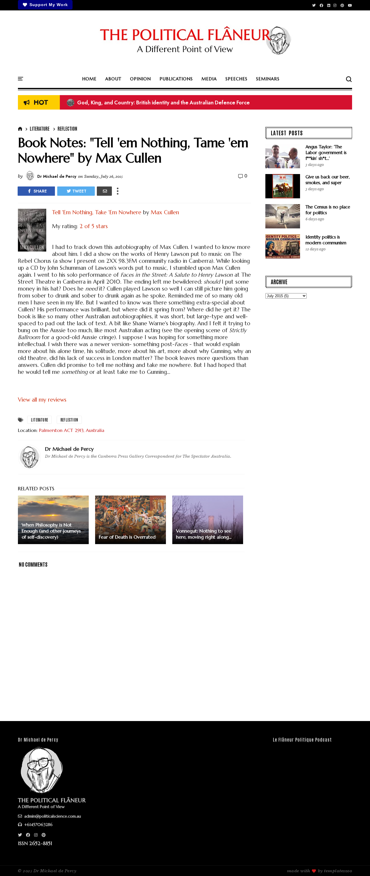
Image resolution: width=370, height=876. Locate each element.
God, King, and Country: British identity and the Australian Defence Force (158, 102)
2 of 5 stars (93, 226)
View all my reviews (42, 399)
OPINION (140, 79)
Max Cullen (165, 212)
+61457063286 (38, 824)
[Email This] (104, 191)
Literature (39, 128)
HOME (89, 79)
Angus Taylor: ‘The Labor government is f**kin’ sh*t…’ (326, 152)
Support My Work (48, 4)
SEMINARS (268, 79)
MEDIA (209, 79)
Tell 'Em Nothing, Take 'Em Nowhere (96, 212)
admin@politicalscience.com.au (52, 816)
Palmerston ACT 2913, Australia (71, 430)
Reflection (67, 128)
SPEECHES (236, 79)
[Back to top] (355, 862)
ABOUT (113, 79)
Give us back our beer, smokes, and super (328, 179)
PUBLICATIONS (176, 79)
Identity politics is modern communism (326, 239)
